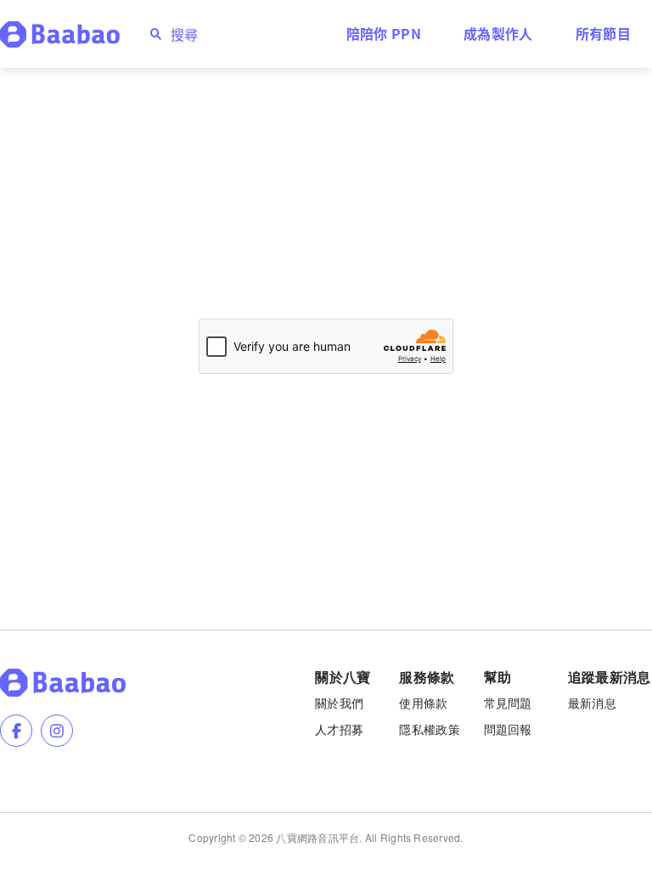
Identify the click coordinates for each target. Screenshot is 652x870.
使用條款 (423, 702)
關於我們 (339, 702)
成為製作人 (498, 33)
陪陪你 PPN (383, 33)
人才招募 (339, 728)
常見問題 (508, 702)
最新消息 (592, 702)
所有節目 (603, 33)
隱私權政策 (429, 728)
